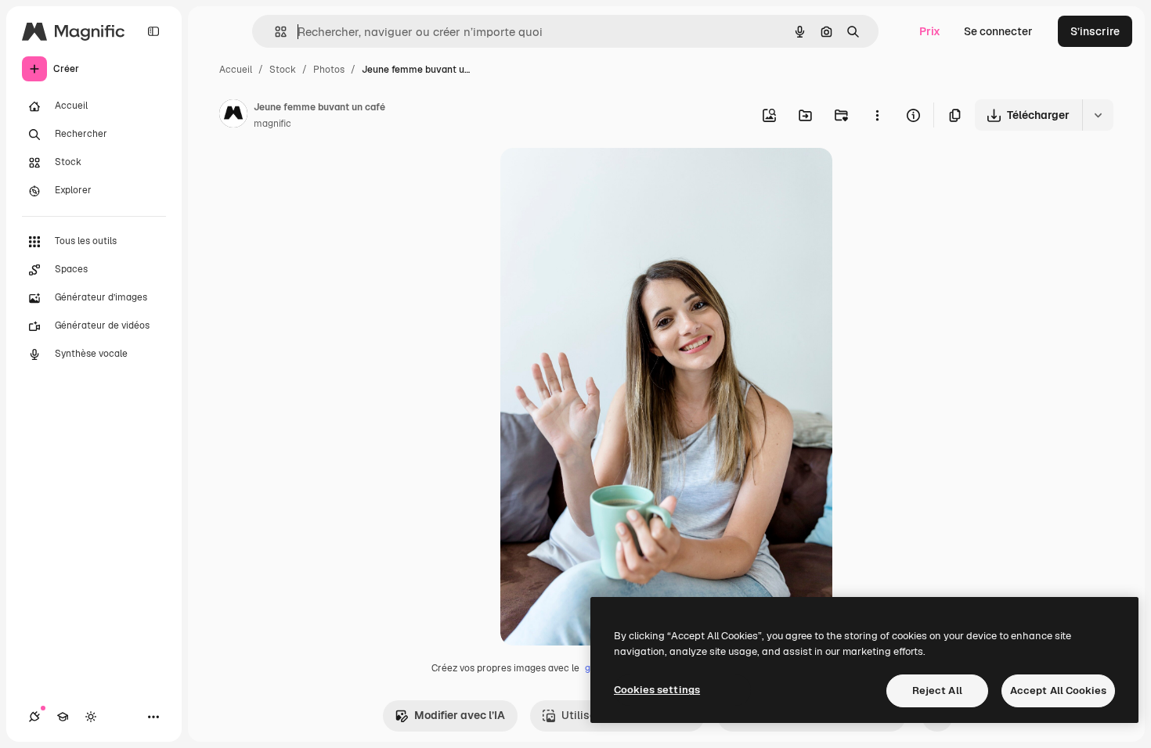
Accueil (235, 69)
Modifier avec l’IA (459, 715)
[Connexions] (34, 716)
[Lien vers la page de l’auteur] (233, 115)
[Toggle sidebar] (153, 31)
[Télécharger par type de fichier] (1097, 115)
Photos (329, 69)
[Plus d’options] (877, 115)
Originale (604, 178)
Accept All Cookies (1058, 690)
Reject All (937, 690)
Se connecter (998, 31)
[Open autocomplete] (274, 32)
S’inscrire (1095, 31)
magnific (272, 123)
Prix (929, 31)
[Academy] (62, 716)
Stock (282, 69)
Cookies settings (657, 689)
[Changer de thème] (90, 716)
